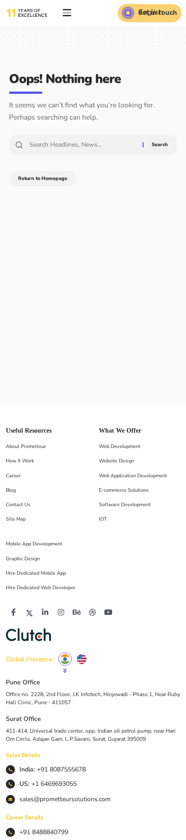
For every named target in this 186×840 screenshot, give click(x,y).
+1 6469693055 (54, 784)
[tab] (65, 659)
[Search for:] (83, 145)
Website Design (116, 460)
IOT (103, 519)
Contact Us (18, 504)
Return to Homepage (42, 178)
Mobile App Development (34, 543)
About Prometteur (26, 446)
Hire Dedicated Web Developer (40, 587)
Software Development (125, 504)
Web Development (119, 446)
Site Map (16, 519)
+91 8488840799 (43, 832)
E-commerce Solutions (124, 490)
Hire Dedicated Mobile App (36, 573)
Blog (11, 490)
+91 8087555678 (61, 769)
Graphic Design (23, 558)
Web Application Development (133, 475)
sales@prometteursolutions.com (65, 799)
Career (13, 475)
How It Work (20, 460)
